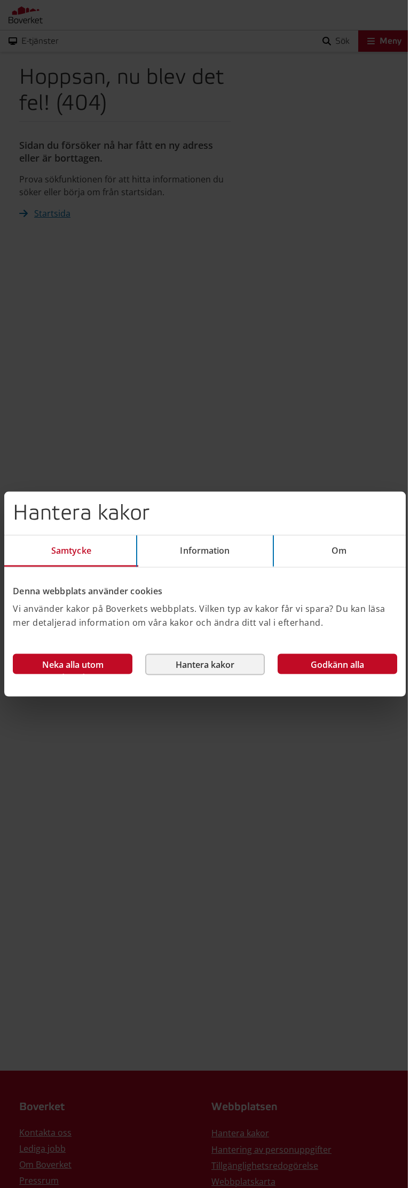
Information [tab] (205, 550)
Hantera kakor (205, 665)
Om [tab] (339, 550)
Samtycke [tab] (71, 550)
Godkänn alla (337, 665)
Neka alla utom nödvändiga (73, 666)
